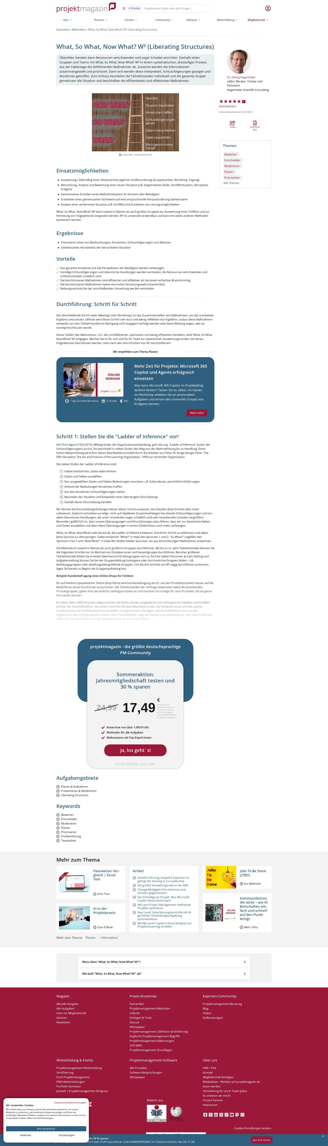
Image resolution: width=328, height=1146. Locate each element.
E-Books (135, 1013)
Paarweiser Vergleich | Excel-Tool (106, 875)
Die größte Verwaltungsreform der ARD (163, 885)
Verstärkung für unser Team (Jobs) (225, 1091)
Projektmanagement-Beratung (222, 1004)
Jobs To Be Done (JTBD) (253, 873)
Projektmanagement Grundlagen (151, 1050)
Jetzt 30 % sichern (261, 1140)
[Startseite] (86, 8)
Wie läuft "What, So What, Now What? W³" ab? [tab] (111, 974)
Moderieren (232, 166)
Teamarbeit (68, 840)
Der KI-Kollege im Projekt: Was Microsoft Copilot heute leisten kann (163, 898)
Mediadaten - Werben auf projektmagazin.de (231, 1082)
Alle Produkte (138, 1068)
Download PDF (255, 123)
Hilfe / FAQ (209, 1068)
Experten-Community (219, 996)
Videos (207, 1013)
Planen (228, 172)
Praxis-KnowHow (143, 996)
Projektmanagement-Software (153, 1060)
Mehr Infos (197, 413)
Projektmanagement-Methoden (150, 1008)
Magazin (63, 996)
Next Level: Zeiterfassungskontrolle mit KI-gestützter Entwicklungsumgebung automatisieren (165, 915)
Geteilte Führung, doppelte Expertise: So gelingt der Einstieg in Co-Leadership (163, 879)
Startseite (62, 29)
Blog (205, 1008)
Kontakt (208, 1072)
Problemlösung (71, 836)
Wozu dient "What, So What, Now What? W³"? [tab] (111, 962)
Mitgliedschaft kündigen (218, 1077)
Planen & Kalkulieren (74, 786)
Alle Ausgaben (65, 1008)
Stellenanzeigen (213, 1018)
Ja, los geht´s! (135, 750)
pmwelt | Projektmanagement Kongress (82, 1091)
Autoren (61, 1018)
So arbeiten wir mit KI (216, 1095)
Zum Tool (103, 894)
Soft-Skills (136, 1045)
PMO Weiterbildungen (70, 1082)
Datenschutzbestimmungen (70, 1102)
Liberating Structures (74, 795)
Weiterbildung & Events (74, 1060)
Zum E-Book (105, 927)
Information (109, 938)
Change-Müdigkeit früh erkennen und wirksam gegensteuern (162, 891)
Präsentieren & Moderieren (79, 791)
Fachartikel (137, 1004)
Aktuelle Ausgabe (67, 1004)
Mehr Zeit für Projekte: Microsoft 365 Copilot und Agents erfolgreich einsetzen (170, 372)
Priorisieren (232, 178)
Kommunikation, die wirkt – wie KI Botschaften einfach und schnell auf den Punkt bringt (254, 908)
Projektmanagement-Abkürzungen (152, 1041)
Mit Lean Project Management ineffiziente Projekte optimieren (164, 906)
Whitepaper (137, 1027)
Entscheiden (232, 160)
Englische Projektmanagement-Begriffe (155, 1036)
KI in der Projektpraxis (104, 910)
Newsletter (63, 1022)
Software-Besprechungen (146, 1072)
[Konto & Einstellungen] (268, 8)
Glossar (135, 1022)
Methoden (78, 29)
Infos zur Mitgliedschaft (71, 1013)
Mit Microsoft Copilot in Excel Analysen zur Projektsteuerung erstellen (165, 924)
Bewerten (230, 154)
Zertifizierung (64, 1072)
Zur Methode (252, 884)
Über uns (210, 1060)
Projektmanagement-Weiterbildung (79, 1068)
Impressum (210, 1105)
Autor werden (212, 1086)
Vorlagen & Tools (141, 1018)
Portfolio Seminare (68, 1086)
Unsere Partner (213, 1100)
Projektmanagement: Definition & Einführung (159, 1031)
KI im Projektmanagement (73, 1077)
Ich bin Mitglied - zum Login (135, 763)
